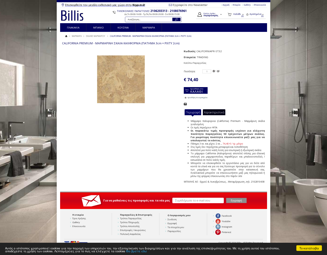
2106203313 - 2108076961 (168, 11)
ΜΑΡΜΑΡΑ (148, 27)
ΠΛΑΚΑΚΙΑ (73, 27)
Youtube (226, 221)
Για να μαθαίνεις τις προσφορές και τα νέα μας (136, 200)
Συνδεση (172, 219)
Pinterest (226, 232)
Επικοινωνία (260, 4)
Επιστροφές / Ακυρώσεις (133, 230)
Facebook (227, 215)
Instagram (227, 226)
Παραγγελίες (174, 231)
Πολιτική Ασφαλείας (130, 234)
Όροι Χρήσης (79, 218)
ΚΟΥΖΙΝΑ (123, 27)
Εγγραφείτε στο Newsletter (190, 5)
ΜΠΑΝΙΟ (98, 27)
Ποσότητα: (189, 71)
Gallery (247, 4)
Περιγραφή (193, 112)
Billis (72, 15)
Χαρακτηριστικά (214, 112)
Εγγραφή (172, 223)
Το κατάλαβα (309, 248)
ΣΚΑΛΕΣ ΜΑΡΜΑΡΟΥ (95, 36)
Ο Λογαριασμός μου (179, 215)
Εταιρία (236, 4)
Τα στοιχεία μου (176, 227)
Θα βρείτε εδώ (136, 251)
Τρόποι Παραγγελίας (131, 218)
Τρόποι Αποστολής (130, 226)
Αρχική (226, 4)
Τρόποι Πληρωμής (129, 222)
